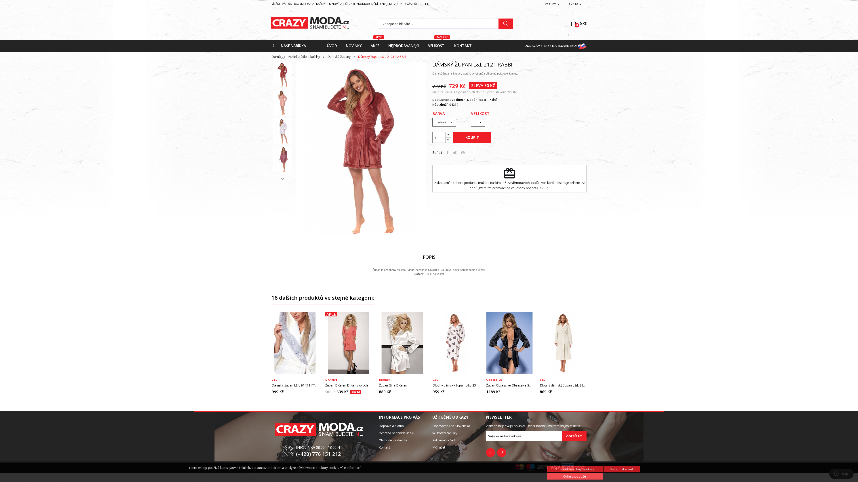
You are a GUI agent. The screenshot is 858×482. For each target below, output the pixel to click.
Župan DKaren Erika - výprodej (347, 385)
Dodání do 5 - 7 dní (482, 100)
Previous (282, 58)
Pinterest (463, 152)
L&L (274, 379)
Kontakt (384, 447)
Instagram (501, 452)
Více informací (350, 468)
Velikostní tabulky (444, 433)
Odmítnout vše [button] (574, 476)
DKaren (331, 379)
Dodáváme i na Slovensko (451, 426)
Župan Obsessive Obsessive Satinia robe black (509, 385)
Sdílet (448, 152)
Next (282, 178)
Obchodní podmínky (393, 440)
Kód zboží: (440, 104)
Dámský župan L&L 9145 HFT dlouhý (295, 385)
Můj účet (438, 447)
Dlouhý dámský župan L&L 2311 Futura (456, 385)
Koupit (472, 137)
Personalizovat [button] (621, 469)
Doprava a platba (391, 426)
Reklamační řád (443, 440)
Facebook (490, 452)
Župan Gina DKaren (393, 385)
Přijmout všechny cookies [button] (574, 469)
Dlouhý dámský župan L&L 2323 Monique (563, 385)
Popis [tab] (429, 257)
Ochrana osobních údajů (396, 433)
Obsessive (494, 379)
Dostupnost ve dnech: (449, 100)
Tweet (455, 152)
